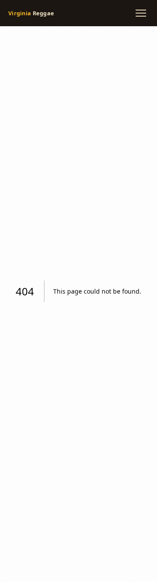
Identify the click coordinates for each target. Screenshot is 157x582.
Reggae (31, 13)
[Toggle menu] (141, 13)
